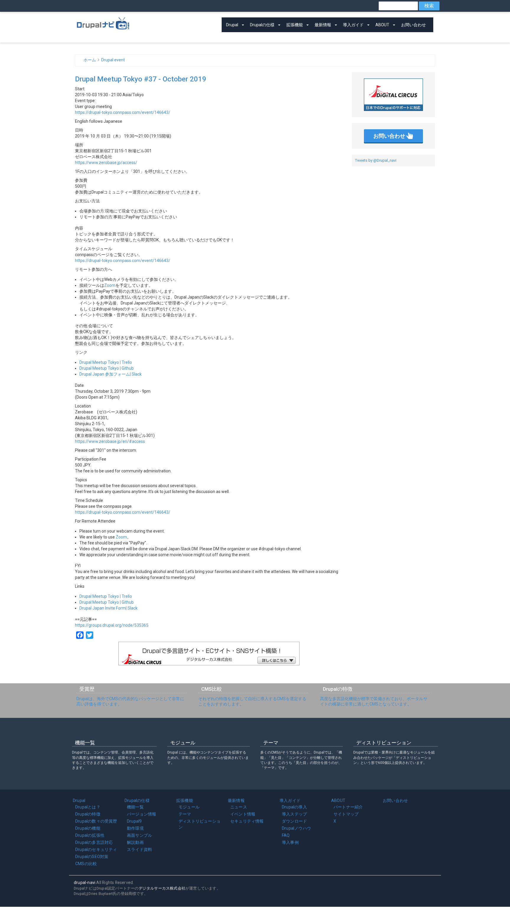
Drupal (232, 24)
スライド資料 (139, 849)
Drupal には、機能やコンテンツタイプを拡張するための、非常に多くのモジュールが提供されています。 (208, 757)
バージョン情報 (141, 814)
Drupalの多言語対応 (94, 842)
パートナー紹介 (348, 807)
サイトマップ (346, 814)
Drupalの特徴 (87, 814)
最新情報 (323, 24)
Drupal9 (134, 821)
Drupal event (113, 60)
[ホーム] (103, 22)
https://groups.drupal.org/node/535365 (111, 625)
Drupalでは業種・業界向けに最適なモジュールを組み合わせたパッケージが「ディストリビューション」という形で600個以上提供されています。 (394, 757)
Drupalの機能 (87, 828)
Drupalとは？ (87, 807)
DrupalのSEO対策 (91, 856)
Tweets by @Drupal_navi (375, 160)
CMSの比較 (86, 863)
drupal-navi (84, 882)
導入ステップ (294, 814)
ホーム (90, 60)
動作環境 (135, 828)
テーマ (185, 814)
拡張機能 (294, 24)
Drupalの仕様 (262, 24)
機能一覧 (135, 807)
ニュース (238, 807)
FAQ (286, 835)
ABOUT (382, 24)
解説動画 (135, 842)
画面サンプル (139, 835)
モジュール (189, 807)
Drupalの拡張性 (89, 835)
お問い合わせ (413, 24)
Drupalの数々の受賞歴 (96, 821)
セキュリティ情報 (247, 821)
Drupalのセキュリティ (96, 849)
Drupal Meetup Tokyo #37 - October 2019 (140, 79)
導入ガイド (353, 24)
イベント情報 (242, 814)
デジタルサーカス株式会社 (162, 888)
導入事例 (290, 842)
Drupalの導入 (294, 807)
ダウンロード (294, 821)
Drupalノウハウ (296, 828)
